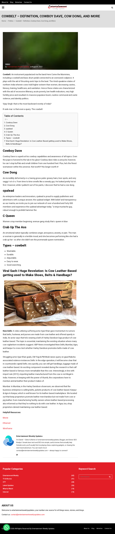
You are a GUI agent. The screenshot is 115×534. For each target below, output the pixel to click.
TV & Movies (7, 479)
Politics (8, 64)
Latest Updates (8, 485)
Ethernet (6, 423)
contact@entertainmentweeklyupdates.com (28, 515)
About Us (5, 2)
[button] (6, 527)
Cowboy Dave (11, 122)
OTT (4, 482)
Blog (11, 2)
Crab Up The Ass (13, 135)
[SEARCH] (109, 476)
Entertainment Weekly (11, 475)
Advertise (18, 2)
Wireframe (7, 428)
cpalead (9, 129)
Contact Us (28, 2)
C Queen (9, 132)
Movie (5, 418)
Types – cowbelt (13, 138)
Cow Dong (10, 126)
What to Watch (8, 489)
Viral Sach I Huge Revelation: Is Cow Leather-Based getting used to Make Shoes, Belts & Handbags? (39, 142)
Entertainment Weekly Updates (18, 67)
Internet (5, 492)
